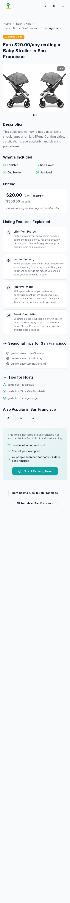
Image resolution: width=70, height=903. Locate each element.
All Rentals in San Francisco (35, 503)
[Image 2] (36, 115)
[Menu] (63, 6)
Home (7, 23)
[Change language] (54, 6)
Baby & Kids (23, 23)
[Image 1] (34, 115)
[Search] (45, 6)
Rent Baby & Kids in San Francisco (35, 492)
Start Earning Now (38, 471)
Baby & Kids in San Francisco (21, 28)
